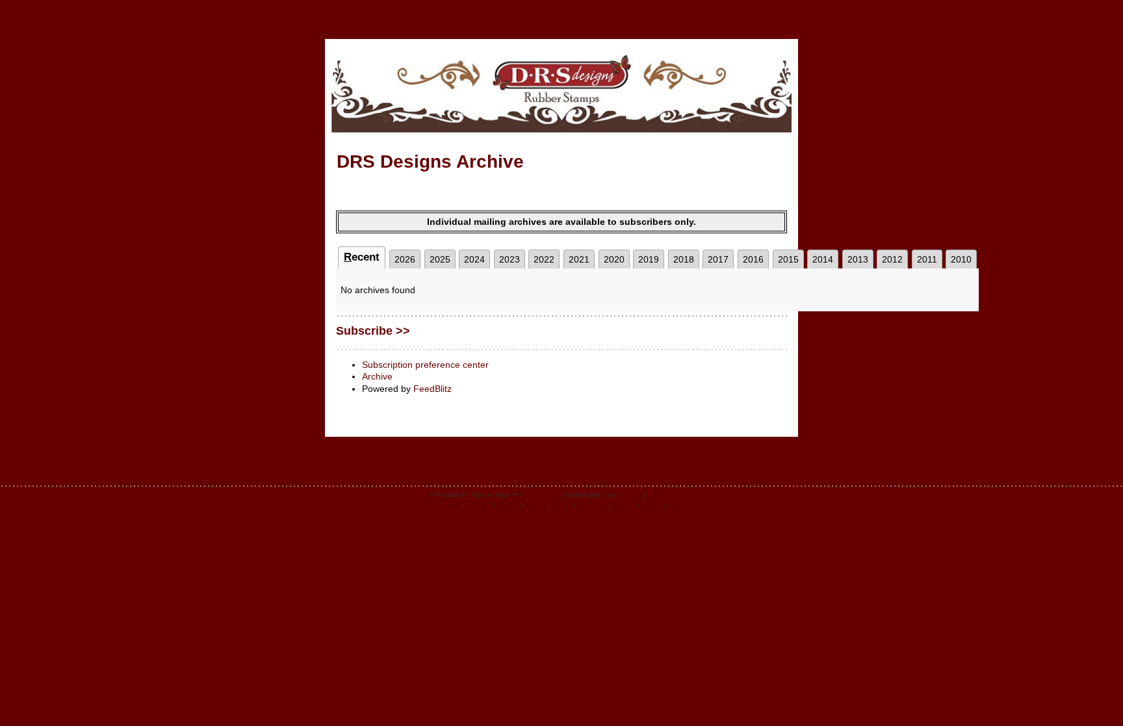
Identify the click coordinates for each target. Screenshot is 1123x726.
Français (508, 505)
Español (536, 505)
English (449, 505)
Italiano (561, 505)
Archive (377, 376)
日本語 (677, 505)
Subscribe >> (373, 330)
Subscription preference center (425, 364)
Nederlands (591, 505)
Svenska (624, 505)
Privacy (632, 495)
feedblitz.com (541, 495)
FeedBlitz (432, 388)
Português (477, 505)
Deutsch (652, 505)
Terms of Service (670, 495)
